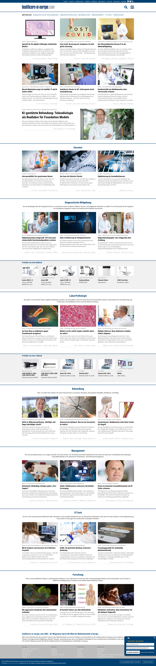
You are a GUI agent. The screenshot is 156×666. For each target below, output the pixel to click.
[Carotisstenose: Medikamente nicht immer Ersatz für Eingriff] (116, 407)
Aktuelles (27, 15)
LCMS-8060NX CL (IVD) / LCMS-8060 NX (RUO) (29, 374)
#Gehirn (72, 438)
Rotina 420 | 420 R (65, 373)
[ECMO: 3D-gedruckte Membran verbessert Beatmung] (78, 533)
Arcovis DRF (44, 280)
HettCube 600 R (83, 373)
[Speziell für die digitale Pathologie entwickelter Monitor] (40, 29)
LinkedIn (80, 655)
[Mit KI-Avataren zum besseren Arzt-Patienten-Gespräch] (40, 533)
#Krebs (33, 252)
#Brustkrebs (115, 58)
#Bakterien (26, 345)
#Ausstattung (36, 58)
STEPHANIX (83, 282)
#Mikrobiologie (47, 345)
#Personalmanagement (52, 500)
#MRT (94, 624)
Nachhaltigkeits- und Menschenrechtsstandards (112, 655)
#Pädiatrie (55, 252)
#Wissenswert (92, 438)
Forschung (118, 15)
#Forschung (85, 58)
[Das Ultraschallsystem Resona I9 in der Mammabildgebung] (116, 29)
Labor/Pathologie (68, 15)
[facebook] (128, 1)
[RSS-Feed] (133, 1)
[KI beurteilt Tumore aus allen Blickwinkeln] (78, 594)
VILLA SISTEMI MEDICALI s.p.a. (27, 283)
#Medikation (130, 103)
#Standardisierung (53, 190)
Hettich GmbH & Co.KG (67, 376)
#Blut (75, 345)
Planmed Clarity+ (103, 280)
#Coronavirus (77, 58)
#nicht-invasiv (124, 252)
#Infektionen (92, 58)
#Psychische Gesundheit (46, 562)
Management (98, 15)
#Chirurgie (35, 438)
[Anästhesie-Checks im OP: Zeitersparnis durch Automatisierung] (78, 74)
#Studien (131, 252)
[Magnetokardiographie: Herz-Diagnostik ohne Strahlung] (116, 222)
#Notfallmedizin (92, 500)
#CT (74, 624)
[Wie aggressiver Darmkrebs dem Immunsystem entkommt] (40, 594)
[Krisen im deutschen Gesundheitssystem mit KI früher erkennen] (116, 471)
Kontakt (123, 1)
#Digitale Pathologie (53, 58)
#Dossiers (35, 190)
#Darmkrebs (34, 624)
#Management (82, 500)
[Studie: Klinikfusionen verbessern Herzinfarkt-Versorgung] (78, 471)
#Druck (79, 562)
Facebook (80, 649)
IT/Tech (108, 15)
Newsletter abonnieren (136, 641)
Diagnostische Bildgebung (45, 15)
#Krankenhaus (45, 103)
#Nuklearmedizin (40, 252)
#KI (40, 103)
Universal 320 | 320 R (104, 373)
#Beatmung (74, 562)
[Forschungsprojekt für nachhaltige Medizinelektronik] (116, 533)
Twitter (79, 651)
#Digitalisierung (123, 190)
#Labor (94, 190)
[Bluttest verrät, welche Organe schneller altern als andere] (78, 316)
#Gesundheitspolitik (44, 438)
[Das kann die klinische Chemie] (78, 161)
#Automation (92, 103)
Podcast (71, 1)
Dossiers (78, 147)
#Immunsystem (49, 624)
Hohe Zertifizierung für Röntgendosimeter (75, 238)
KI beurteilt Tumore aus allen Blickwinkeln (75, 610)
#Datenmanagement (59, 128)
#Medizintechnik (91, 562)
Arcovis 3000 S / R (27, 280)
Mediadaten (102, 1)
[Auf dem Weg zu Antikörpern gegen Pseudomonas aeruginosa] (40, 316)
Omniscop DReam (84, 280)
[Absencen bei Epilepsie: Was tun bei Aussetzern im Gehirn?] (78, 407)
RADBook (94, 1)
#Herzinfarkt (67, 500)
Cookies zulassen (148, 662)
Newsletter (116, 1)
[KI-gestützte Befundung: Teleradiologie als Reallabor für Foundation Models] (107, 124)
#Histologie (87, 345)
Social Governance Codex (105, 657)
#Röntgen (93, 252)
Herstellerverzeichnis (58, 655)
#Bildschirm (44, 58)
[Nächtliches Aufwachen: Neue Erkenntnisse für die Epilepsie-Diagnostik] (116, 594)
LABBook (87, 1)
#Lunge (84, 562)
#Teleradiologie (54, 103)
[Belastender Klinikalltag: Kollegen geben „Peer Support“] (40, 471)
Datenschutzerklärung (13, 663)
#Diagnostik (27, 252)
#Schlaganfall (125, 438)
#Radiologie (87, 252)
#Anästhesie (69, 103)
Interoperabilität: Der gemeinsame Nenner (37, 176)
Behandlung (84, 15)
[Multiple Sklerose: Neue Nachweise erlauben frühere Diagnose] (116, 316)
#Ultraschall (130, 58)
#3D (69, 562)
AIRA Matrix (121, 376)
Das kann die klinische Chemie (71, 176)
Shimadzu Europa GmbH (30, 377)
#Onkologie (48, 252)
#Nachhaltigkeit (129, 562)
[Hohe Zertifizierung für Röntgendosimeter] (78, 222)
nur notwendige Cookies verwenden (130, 662)
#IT (37, 103)
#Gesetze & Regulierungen (76, 252)
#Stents (131, 438)
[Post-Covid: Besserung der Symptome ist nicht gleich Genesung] (78, 29)
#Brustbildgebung (106, 58)
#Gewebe (80, 345)
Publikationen (79, 1)
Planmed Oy (102, 282)
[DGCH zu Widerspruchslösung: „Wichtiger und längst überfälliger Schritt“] (40, 407)
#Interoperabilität (43, 190)
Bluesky (79, 653)
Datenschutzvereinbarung (147, 652)
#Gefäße (111, 438)
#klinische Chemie (86, 190)
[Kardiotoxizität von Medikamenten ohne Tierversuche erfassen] (116, 74)
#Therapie (55, 345)
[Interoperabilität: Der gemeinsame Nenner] (40, 161)
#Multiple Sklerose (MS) (120, 345)
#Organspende (54, 438)
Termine (109, 1)
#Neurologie (130, 345)
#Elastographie (122, 58)
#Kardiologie (123, 103)
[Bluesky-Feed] (130, 1)
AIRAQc (119, 373)
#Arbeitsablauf (76, 103)
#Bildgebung (69, 624)
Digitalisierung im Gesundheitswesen (111, 176)
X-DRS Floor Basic (122, 280)
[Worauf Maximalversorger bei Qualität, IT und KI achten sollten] (40, 74)
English (65, 1)
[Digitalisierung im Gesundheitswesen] (116, 161)
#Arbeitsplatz (33, 500)
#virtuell (55, 562)
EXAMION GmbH (122, 282)
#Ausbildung (33, 562)
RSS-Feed (80, 657)
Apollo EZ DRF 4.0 (65, 280)
